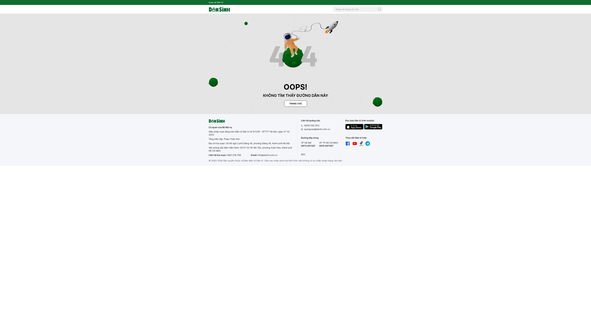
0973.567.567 (308, 145)
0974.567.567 (326, 145)
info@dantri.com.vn (267, 155)
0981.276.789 (234, 155)
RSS (303, 154)
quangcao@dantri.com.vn (317, 129)
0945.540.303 (311, 125)
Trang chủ (295, 103)
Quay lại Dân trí (216, 2)
